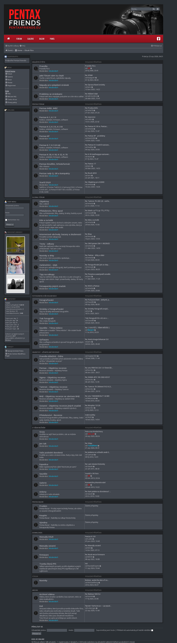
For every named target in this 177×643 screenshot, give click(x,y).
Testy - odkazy (46, 243)
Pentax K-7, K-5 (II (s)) (49, 145)
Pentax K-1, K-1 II (47, 117)
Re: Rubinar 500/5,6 (92, 594)
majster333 (92, 356)
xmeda (90, 129)
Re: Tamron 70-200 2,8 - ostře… (97, 201)
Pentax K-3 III (90, 536)
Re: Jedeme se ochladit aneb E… (97, 452)
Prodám (43, 506)
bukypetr (91, 77)
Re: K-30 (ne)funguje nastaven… (97, 154)
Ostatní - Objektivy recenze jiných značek (60, 405)
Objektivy (44, 201)
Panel (52, 38)
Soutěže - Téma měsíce (51, 327)
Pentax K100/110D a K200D (61, 189)
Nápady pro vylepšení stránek (54, 85)
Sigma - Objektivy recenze (52, 377)
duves (90, 156)
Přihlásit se (37, 627)
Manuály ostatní (47, 545)
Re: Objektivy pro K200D (94, 182)
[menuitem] (22, 46)
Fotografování (46, 300)
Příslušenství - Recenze (50, 415)
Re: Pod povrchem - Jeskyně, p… (97, 300)
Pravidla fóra (90, 66)
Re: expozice (90, 117)
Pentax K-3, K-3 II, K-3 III (51, 126)
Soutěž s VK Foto (92, 473)
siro (89, 175)
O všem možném (38, 428)
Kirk (89, 548)
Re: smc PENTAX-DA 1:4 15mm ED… (99, 368)
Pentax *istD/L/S (54, 187)
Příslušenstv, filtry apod (51, 210)
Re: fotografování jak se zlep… (97, 265)
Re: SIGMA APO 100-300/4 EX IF (97, 377)
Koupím (43, 515)
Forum (19, 38)
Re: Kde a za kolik (92, 220)
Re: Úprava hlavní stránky (95, 85)
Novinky (43, 580)
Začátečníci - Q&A (48, 265)
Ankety (42, 491)
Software (44, 339)
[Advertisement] (17, 154)
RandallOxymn (93, 566)
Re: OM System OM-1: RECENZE (97, 243)
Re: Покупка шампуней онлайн (97, 274)
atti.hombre (92, 96)
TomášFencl (92, 445)
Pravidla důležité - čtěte (51, 356)
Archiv (35, 590)
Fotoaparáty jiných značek (52, 286)
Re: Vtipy (88, 443)
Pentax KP (44, 136)
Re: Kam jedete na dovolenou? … (98, 491)
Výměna (43, 522)
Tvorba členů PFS (47, 563)
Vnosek (90, 236)
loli (86, 563)
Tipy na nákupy (46, 274)
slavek (90, 466)
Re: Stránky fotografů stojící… (97, 309)
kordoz (90, 370)
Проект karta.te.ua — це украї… (98, 606)
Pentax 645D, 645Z (48, 108)
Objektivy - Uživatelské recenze (45, 352)
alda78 (90, 110)
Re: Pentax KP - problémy (95, 136)
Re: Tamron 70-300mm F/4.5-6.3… (98, 386)
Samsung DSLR (69, 187)
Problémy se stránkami (50, 94)
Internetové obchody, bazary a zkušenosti (60, 234)
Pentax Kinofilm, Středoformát (54, 164)
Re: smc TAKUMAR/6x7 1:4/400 (97, 396)
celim (90, 119)
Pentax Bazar (37, 502)
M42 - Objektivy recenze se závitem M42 (59, 396)
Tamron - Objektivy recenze (53, 386)
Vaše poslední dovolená (51, 452)
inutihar (91, 147)
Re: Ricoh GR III (91, 173)
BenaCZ (91, 330)
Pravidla (43, 66)
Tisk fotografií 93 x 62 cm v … (97, 318)
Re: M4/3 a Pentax (92, 286)
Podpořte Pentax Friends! (15, 60)
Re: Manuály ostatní (93, 545)
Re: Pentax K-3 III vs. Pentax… (96, 126)
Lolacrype (92, 608)
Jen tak (42, 443)
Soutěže (43, 473)
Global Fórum (38, 197)
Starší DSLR (45, 182)
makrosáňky (90, 415)
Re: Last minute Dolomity (95, 464)
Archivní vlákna (46, 594)
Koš (41, 606)
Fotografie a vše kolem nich (44, 296)
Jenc (89, 87)
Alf (89, 68)
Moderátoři (53, 71)
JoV (89, 311)
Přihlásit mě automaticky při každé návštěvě (134, 630)
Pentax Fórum (38, 104)
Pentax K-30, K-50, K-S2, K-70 (53, 154)
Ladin (90, 539)
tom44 (90, 596)
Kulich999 (91, 138)
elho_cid (91, 434)
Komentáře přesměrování (95, 482)
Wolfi (90, 417)
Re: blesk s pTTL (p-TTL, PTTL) (97, 210)
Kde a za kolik (46, 220)
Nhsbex (8, 340)
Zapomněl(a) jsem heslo (105, 630)
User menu (11, 202)
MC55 (90, 557)
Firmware (44, 554)
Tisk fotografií (46, 318)
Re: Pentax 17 (90, 164)
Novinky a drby (46, 255)
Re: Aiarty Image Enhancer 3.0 (96, 339)
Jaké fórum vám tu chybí (51, 75)
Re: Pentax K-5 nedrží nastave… (97, 145)
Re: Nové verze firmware (95, 554)
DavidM (91, 213)
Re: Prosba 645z (91, 108)
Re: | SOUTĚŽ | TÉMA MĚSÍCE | (97, 327)
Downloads (37, 533)
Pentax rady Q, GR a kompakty (54, 173)
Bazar (41, 38)
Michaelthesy (93, 582)
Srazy (42, 431)
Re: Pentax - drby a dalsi (94, 255)
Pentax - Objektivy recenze (53, 368)
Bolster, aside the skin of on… (97, 580)
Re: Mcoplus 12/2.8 (92, 405)
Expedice (43, 464)
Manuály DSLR (46, 536)
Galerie (30, 38)
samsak (91, 454)
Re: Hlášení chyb (91, 94)
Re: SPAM (89, 75)
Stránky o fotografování (51, 309)
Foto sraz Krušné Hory (94, 431)
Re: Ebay (88, 234)
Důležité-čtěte (38, 62)
